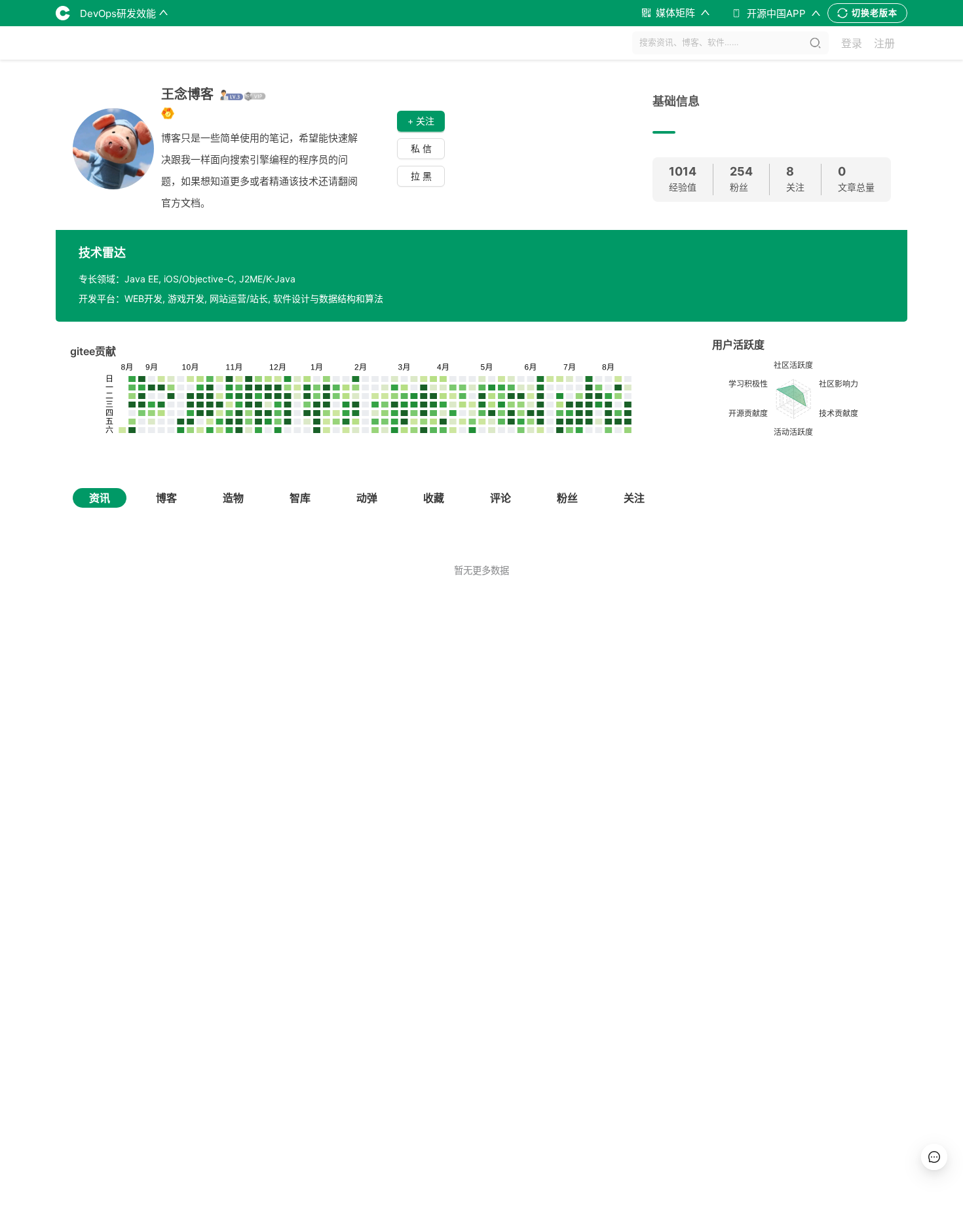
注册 (884, 43)
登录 (851, 43)
